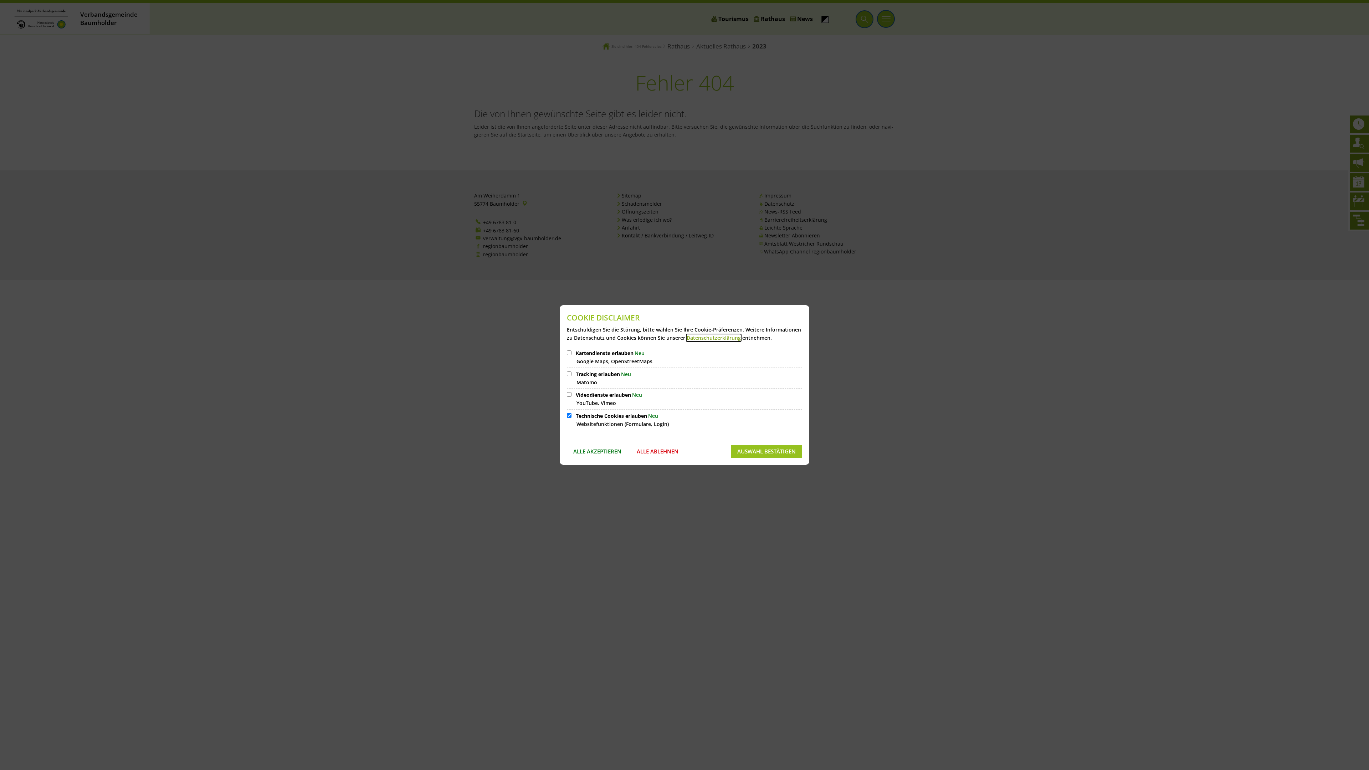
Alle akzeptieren (597, 451)
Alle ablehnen (657, 451)
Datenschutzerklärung (714, 337)
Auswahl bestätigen (766, 451)
